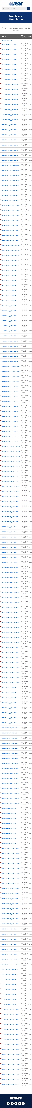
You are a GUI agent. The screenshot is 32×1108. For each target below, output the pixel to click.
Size (30, 36)
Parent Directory (7, 40)
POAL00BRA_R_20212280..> (10, 647)
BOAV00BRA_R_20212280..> (10, 165)
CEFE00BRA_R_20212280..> (10, 245)
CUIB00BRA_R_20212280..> (10, 326)
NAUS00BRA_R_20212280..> (10, 487)
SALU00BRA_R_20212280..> (10, 848)
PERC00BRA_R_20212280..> (10, 567)
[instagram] (12, 1104)
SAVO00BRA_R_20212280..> (10, 889)
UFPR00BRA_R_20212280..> (10, 1049)
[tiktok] (15, 1104)
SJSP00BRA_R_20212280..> (10, 969)
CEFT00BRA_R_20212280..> (10, 286)
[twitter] (19, 1104)
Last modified (23, 36)
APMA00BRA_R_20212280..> (11, 85)
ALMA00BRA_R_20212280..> (10, 44)
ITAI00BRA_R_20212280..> (10, 406)
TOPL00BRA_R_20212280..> (10, 1009)
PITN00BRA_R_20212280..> (10, 607)
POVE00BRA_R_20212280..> (10, 728)
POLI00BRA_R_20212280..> (10, 688)
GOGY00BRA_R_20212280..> (10, 366)
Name (4, 36)
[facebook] (8, 1104)
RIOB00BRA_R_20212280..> (10, 768)
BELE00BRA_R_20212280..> (10, 125)
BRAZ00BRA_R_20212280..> (10, 205)
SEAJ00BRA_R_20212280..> (10, 929)
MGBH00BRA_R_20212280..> (11, 446)
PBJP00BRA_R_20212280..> (10, 527)
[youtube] (23, 1104)
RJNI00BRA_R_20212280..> (10, 808)
